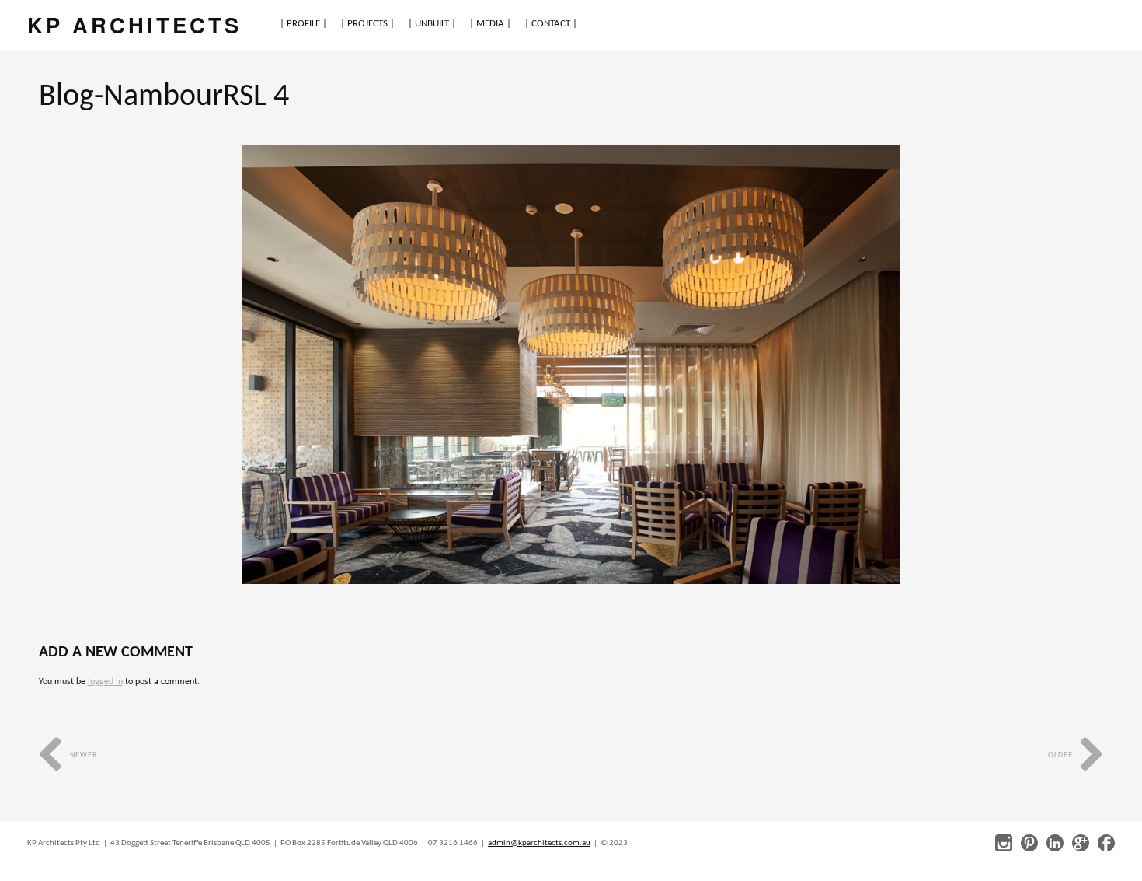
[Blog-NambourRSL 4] (571, 364)
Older (1061, 755)
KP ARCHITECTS (134, 24)
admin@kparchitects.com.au (539, 843)
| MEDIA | (490, 24)
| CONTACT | (550, 24)
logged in (105, 682)
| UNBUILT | (432, 24)
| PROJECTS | (367, 24)
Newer (82, 755)
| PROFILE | (303, 24)
